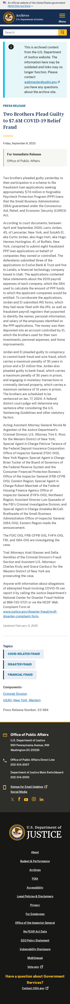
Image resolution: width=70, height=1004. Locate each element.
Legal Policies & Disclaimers (35, 896)
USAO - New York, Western (22, 700)
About (35, 852)
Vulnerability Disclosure (35, 949)
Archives (35, 870)
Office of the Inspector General (35, 922)
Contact (33, 988)
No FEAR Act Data (35, 931)
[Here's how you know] (35, 4)
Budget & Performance (35, 861)
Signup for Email (26, 786)
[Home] (23, 22)
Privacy (35, 905)
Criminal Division (15, 694)
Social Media (18, 791)
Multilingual (35, 958)
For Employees (35, 914)
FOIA (35, 878)
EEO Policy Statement (35, 940)
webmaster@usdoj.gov (40, 82)
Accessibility (35, 887)
